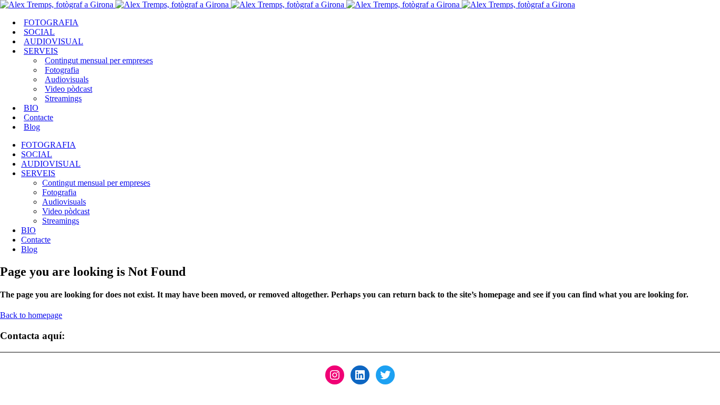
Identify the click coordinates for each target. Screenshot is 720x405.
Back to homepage (31, 315)
